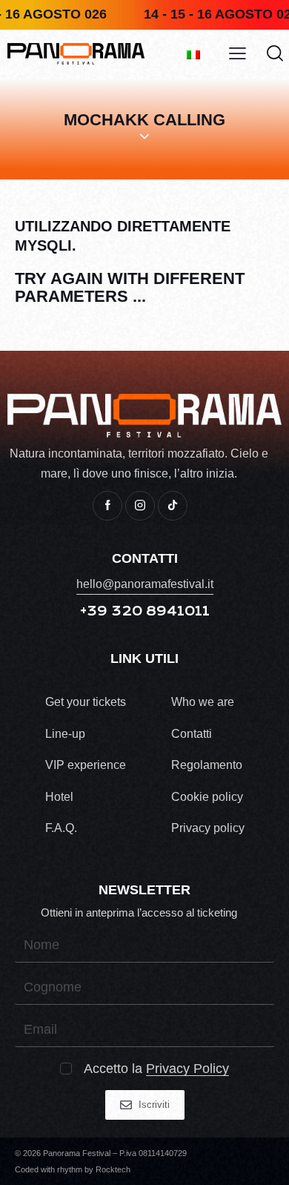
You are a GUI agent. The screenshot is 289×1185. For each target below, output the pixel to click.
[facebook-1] (107, 506)
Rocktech (113, 1169)
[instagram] (140, 506)
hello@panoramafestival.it (144, 584)
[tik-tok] (172, 506)
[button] (237, 53)
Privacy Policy (187, 1069)
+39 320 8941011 (145, 611)
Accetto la (156, 1068)
